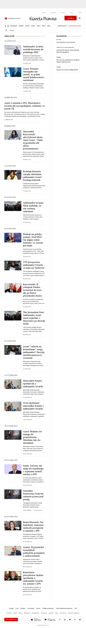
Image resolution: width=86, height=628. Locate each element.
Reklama (23, 608)
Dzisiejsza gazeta (14, 18)
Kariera (38, 608)
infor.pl (72, 12)
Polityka (58, 39)
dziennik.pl (53, 12)
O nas (17, 608)
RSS (76, 608)
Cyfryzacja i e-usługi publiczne (65, 47)
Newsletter (51, 613)
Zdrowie (58, 67)
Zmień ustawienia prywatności (64, 608)
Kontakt (11, 608)
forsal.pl (63, 12)
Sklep (80, 12)
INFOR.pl (20, 613)
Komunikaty (31, 608)
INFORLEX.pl (27, 613)
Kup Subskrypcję (70, 18)
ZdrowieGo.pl (44, 613)
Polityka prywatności (48, 608)
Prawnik (58, 57)
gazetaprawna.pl (35, 613)
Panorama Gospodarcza (74, 613)
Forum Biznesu (63, 613)
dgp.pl (44, 12)
